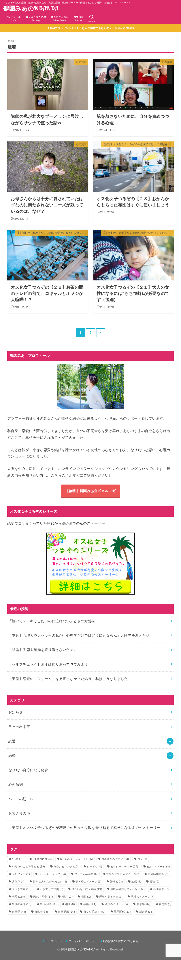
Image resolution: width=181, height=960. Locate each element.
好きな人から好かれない (50, 881)
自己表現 (41, 911)
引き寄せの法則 (51, 889)
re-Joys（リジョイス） (76, 859)
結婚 (12, 755)
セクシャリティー (124, 866)
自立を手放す (94, 911)
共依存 (18, 881)
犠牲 (86, 896)
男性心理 (48, 904)
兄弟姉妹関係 (158, 874)
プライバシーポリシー (83, 941)
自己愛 (19, 911)
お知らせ (15, 712)
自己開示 (66, 911)
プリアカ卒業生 (86, 874)
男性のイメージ (142, 896)
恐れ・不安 (43, 896)
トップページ (54, 941)
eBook (18, 859)
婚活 (116, 881)
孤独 (154, 881)
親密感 (146, 911)
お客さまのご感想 (115, 859)
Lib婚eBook (42, 859)
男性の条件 (21, 904)
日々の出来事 (19, 727)
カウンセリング (65, 866)
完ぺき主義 (21, 889)
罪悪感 (143, 904)
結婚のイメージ (116, 904)
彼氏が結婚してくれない (128, 889)
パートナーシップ (52, 874)
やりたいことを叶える (28, 866)
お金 (142, 859)
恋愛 (12, 741)
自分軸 (165, 904)
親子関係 (122, 911)
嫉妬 (136, 881)
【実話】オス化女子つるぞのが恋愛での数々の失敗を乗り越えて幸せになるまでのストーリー (84, 828)
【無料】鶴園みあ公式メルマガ (90, 491)
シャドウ (94, 866)
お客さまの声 (19, 813)
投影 (67, 896)
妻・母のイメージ (88, 881)
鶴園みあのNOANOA (30, 8)
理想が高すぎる (111, 896)
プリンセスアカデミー (122, 874)
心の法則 (15, 784)
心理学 (161, 889)
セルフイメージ (158, 866)
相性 (70, 904)
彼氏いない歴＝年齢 (87, 889)
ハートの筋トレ (21, 799)
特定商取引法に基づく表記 (121, 941)
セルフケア (21, 874)
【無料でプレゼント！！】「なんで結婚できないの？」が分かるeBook (90, 28)
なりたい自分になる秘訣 (28, 770)
